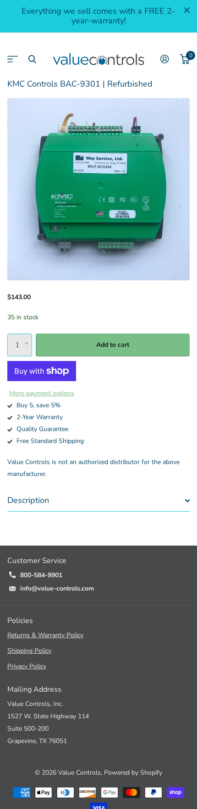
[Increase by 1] (29, 337)
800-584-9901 (41, 575)
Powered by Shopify (133, 772)
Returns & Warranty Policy (45, 635)
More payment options (42, 393)
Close (187, 10)
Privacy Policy (26, 666)
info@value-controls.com (57, 588)
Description (28, 500)
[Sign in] (164, 59)
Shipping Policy (29, 650)
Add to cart (112, 344)
